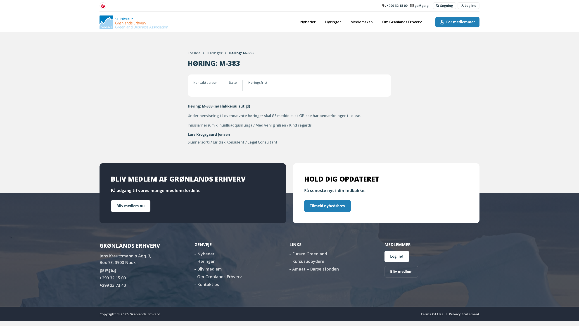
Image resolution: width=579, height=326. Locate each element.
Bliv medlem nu (130, 205)
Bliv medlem (209, 269)
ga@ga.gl (109, 270)
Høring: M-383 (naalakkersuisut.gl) (219, 106)
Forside (194, 52)
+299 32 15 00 (113, 277)
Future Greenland (309, 253)
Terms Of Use (432, 314)
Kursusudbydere (308, 261)
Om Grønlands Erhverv (402, 21)
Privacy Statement (464, 314)
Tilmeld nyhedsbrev (327, 205)
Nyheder (308, 21)
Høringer (333, 21)
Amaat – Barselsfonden (315, 269)
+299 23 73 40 (113, 285)
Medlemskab (362, 21)
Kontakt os (208, 284)
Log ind (396, 256)
